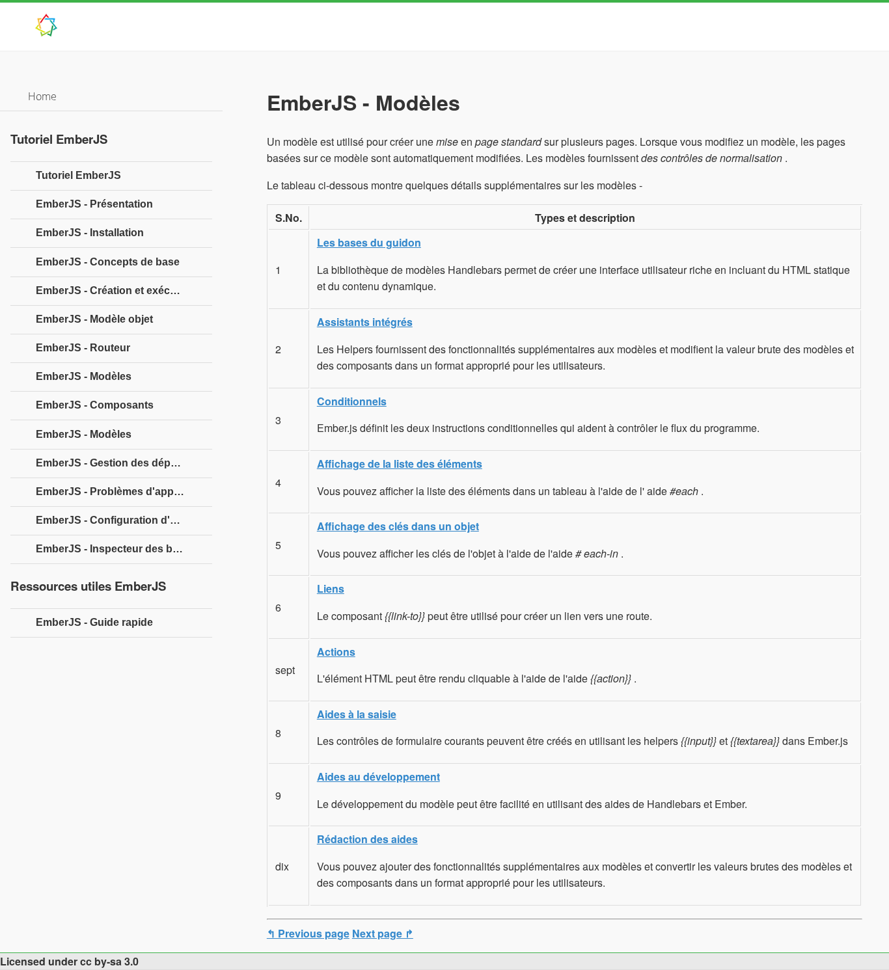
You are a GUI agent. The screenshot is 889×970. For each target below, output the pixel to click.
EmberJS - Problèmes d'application (123, 491)
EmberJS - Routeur (83, 347)
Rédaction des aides (367, 838)
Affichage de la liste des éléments (399, 463)
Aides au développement (378, 776)
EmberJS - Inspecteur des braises (119, 548)
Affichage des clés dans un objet (398, 526)
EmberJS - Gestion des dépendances (124, 462)
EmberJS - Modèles (83, 376)
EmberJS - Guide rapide (94, 622)
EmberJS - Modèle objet (94, 319)
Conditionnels (352, 401)
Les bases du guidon (369, 242)
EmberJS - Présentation (94, 203)
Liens (330, 588)
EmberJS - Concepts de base (108, 261)
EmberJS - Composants (95, 405)
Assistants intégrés (365, 321)
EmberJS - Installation (90, 232)
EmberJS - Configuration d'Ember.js (124, 520)
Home (42, 96)
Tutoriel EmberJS (78, 175)
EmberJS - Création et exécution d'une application (124, 290)
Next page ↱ (382, 933)
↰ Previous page (308, 933)
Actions (336, 651)
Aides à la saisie (356, 714)
